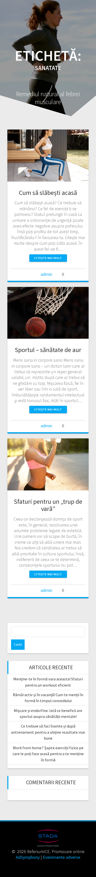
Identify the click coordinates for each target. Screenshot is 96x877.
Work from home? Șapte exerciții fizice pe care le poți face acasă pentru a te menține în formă (48, 753)
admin (46, 274)
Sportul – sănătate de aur (48, 350)
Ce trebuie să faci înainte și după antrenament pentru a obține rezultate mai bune (48, 732)
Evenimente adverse (61, 857)
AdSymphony (28, 857)
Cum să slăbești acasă (48, 192)
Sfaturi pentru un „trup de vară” (48, 505)
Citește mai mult (48, 258)
